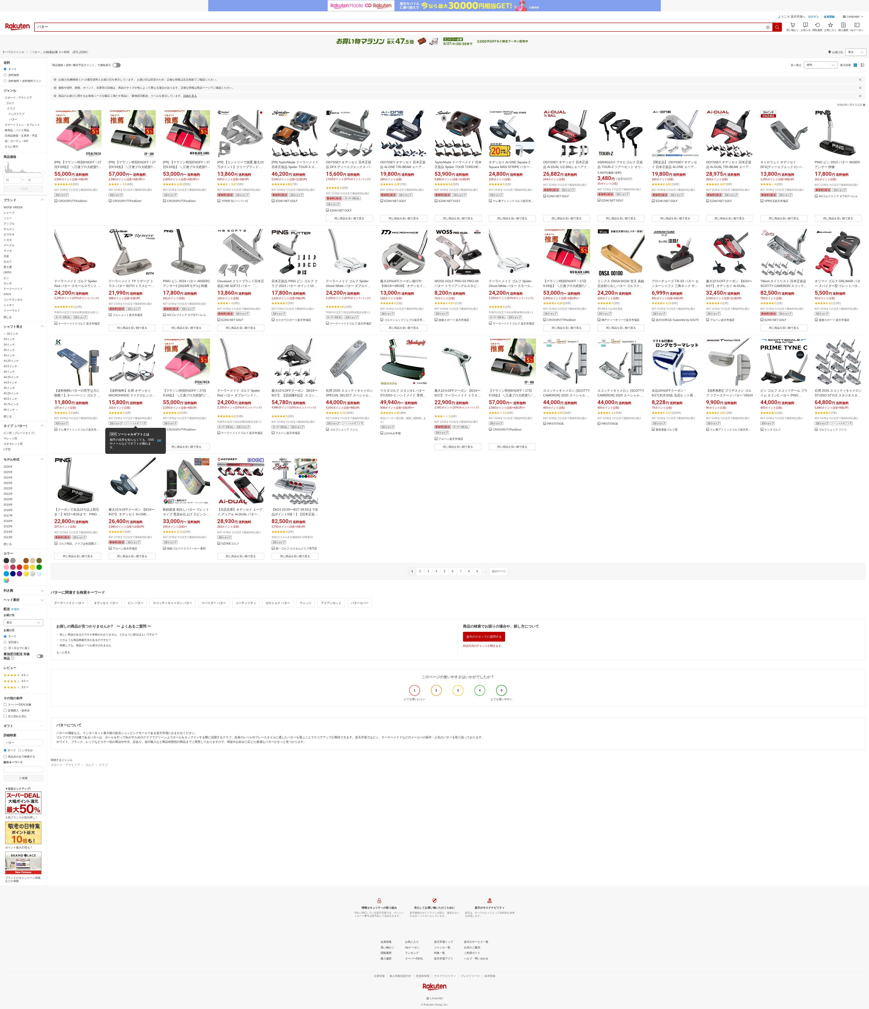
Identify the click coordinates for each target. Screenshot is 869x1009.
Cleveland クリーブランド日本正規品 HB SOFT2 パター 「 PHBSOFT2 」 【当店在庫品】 (240, 285)
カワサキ (9, 234)
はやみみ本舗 (392, 433)
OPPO (7, 272)
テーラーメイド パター (69, 603)
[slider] (3, 172)
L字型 (7, 449)
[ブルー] (6, 573)
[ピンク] (6, 567)
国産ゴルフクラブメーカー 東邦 (186, 548)
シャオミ (9, 305)
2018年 (8, 510)
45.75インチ (11, 404)
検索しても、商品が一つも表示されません (85, 645)
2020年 (8, 499)
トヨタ (8, 240)
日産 (6, 256)
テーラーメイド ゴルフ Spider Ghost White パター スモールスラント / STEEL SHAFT (511, 285)
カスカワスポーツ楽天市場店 (293, 320)
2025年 (8, 472)
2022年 (8, 488)
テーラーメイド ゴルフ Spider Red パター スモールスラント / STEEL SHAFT (76, 285)
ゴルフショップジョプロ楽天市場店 (405, 320)
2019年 (8, 504)
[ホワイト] (19, 560)
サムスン (9, 229)
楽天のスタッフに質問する (484, 636)
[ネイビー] (13, 573)
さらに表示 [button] (11, 146)
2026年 (8, 466)
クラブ (103, 765)
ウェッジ (305, 603)
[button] (853, 17)
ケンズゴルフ (772, 429)
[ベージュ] (32, 560)
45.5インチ (10, 398)
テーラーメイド (13, 288)
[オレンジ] (26, 567)
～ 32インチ (11, 333)
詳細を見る (190, 95)
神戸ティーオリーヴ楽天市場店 (621, 320)
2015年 (8, 526)
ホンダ (8, 283)
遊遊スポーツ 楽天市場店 (454, 320)
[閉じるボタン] (860, 79)
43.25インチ (11, 360)
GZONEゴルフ (230, 543)
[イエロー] (32, 567)
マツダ (8, 250)
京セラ (8, 261)
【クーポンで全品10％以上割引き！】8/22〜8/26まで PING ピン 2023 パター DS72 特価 (77, 514)
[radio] (5, 69)
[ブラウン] (26, 560)
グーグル (9, 245)
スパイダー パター (214, 603)
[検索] (777, 27)
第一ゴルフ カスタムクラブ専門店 (296, 548)
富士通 (8, 267)
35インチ (9, 350)
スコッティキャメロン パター (172, 603)
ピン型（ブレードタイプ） (20, 433)
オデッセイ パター (106, 603)
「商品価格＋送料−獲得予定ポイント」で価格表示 (80, 65)
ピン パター (135, 603)
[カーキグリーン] (39, 560)
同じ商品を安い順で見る (349, 218)
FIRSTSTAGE (555, 423)
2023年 (8, 483)
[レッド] (19, 567)
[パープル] (19, 573)
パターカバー (360, 603)
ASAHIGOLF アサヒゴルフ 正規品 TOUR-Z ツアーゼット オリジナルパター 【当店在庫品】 (620, 166)
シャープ (9, 212)
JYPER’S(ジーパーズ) (234, 201)
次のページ (499, 571)
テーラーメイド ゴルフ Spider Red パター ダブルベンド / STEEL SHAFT (238, 395)
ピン (6, 277)
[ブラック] (6, 560)
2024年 (8, 477)
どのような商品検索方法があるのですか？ (85, 640)
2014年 (8, 531)
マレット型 (10, 438)
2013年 (8, 537)
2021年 (8, 493)
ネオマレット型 (13, 443)
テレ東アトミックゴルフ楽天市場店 (514, 201)
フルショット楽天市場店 (128, 315)
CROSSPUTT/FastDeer (72, 201)
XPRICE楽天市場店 (776, 201)
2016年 (8, 521)
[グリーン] (39, 567)
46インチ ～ (11, 409)
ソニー (8, 218)
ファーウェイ (12, 310)
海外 (16, 609)
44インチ (9, 371)
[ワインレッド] (13, 567)
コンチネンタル (13, 299)
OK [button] (159, 440)
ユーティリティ (246, 603)
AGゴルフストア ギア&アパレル (838, 196)
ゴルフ (89, 765)
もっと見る (63, 652)
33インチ (9, 339)
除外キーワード (13, 762)
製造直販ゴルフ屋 (667, 429)
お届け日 (9, 630)
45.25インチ (11, 393)
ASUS (7, 294)
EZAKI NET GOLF (286, 201)
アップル (9, 223)
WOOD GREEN (13, 207)
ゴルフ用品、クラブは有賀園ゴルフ (79, 543)
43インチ (9, 355)
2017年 (8, 515)
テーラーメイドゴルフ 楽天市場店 (79, 323)
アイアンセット (331, 603)
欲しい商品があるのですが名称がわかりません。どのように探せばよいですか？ (109, 634)
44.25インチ (11, 377)
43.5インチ (10, 366)
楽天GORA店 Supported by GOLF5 (677, 320)
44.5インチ (10, 382)
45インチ (9, 388)
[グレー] (13, 560)
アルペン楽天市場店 (722, 320)
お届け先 (9, 615)
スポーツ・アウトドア (65, 765)
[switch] (40, 656)
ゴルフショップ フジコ (344, 429)
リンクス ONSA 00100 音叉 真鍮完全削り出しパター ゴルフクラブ (620, 285)
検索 (25, 188)
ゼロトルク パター (278, 603)
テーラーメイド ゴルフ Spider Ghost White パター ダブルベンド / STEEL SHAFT (348, 285)
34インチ (9, 344)
